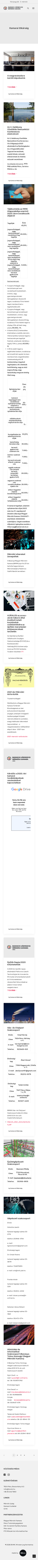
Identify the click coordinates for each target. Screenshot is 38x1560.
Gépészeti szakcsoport (18, 1218)
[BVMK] (14, 8)
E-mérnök (24, 2)
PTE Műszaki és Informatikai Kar (16, 1531)
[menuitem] (14, 2)
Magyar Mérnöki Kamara (13, 1521)
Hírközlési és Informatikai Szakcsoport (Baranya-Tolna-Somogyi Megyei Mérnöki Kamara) (18, 1354)
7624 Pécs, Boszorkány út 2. (14, 1486)
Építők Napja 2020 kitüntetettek (16, 963)
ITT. (22, 652)
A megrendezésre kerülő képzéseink (16, 77)
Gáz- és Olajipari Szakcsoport (15, 1029)
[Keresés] (27, 8)
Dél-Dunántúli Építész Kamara (15, 1526)
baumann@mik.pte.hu (22, 1178)
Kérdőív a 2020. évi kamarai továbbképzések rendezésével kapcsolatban (16, 778)
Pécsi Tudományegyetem (13, 1523)
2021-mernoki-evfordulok (17, 736)
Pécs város (8, 1528)
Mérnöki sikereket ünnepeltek (16, 555)
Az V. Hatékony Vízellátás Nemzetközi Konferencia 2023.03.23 (18, 130)
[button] (33, 8)
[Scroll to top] (34, 1556)
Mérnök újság (9, 1504)
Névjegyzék (14, 2)
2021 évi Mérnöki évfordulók (15, 693)
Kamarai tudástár (10, 1506)
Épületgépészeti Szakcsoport (15, 1163)
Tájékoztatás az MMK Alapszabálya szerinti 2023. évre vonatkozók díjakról (18, 212)
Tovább (11, 87)
